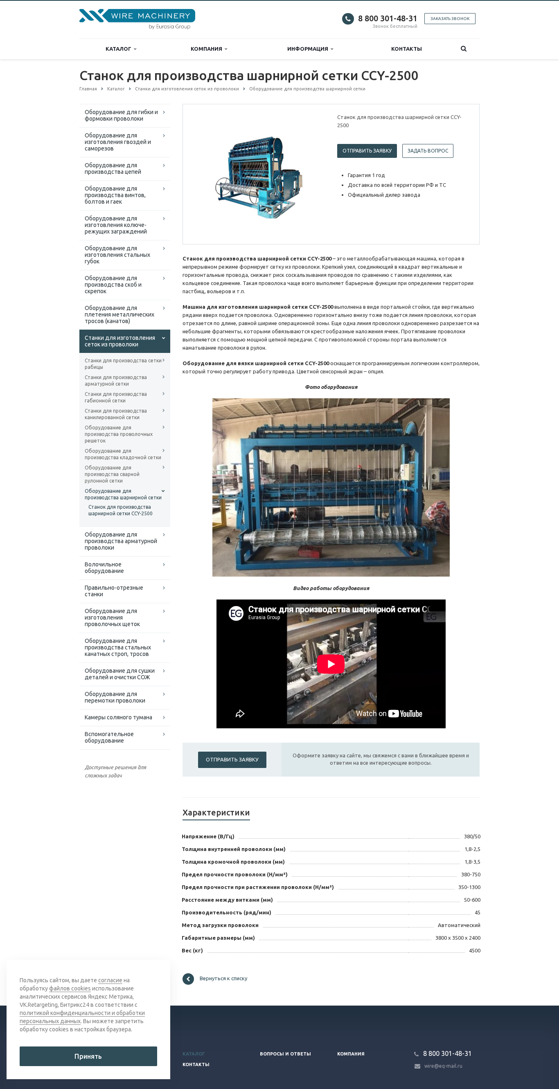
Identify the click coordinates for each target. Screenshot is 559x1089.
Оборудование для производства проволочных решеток (119, 434)
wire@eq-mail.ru (443, 1066)
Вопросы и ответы (285, 1053)
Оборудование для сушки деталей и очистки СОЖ (120, 673)
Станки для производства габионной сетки (116, 397)
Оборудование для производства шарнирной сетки (123, 494)
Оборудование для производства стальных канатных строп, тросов (118, 647)
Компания (208, 49)
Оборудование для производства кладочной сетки (123, 454)
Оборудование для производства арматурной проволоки (121, 541)
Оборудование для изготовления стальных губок (117, 255)
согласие (110, 980)
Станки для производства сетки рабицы (123, 364)
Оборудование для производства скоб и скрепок (113, 284)
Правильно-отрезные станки (114, 590)
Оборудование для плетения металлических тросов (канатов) (119, 314)
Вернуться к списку (223, 978)
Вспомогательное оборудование (109, 737)
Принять (88, 1056)
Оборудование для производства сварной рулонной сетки (112, 474)
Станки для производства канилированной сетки (116, 414)
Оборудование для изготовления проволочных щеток (112, 617)
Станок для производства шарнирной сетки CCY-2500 (120, 510)
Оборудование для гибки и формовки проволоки (121, 115)
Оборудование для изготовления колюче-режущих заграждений (116, 225)
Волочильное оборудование (104, 567)
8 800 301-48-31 (387, 18)
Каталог (120, 49)
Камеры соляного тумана (118, 717)
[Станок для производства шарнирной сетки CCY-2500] (258, 174)
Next (310, 174)
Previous (206, 174)
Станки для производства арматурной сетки (116, 380)
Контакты (406, 49)
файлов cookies (70, 988)
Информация (309, 49)
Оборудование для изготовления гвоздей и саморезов (118, 142)
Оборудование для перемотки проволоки (115, 697)
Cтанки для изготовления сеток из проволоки (120, 341)
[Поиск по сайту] (464, 48)
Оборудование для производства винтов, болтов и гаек (115, 195)
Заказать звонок (450, 18)
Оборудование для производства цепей (113, 168)
